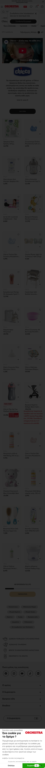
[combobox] (37, 765)
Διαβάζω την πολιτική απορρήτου (13, 758)
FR (41, 765)
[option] (41, 765)
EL (37, 765)
